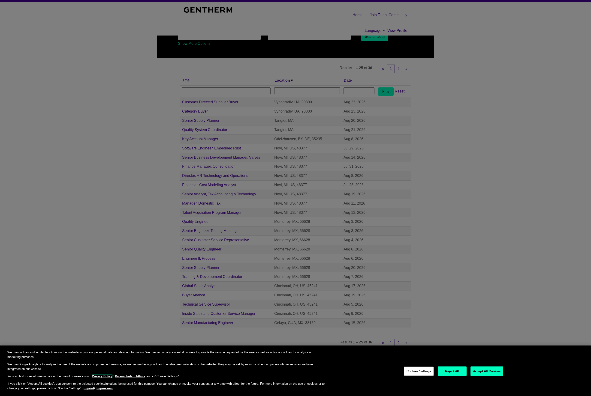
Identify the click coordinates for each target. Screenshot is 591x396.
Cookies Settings (419, 371)
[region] (295, 370)
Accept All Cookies (487, 371)
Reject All (452, 371)
